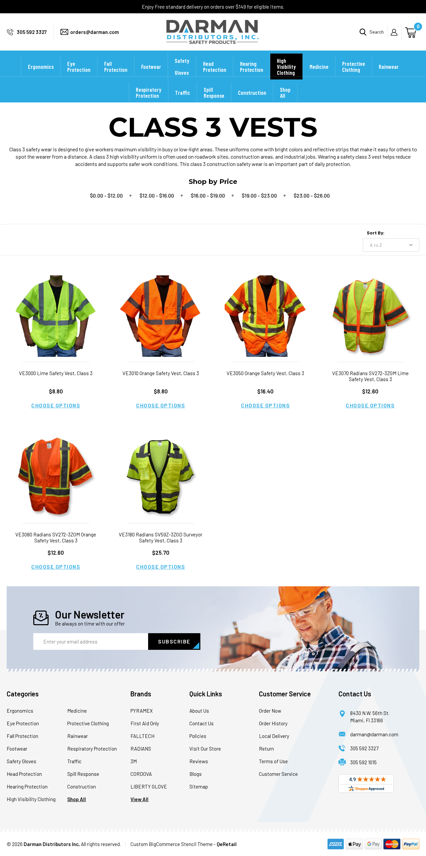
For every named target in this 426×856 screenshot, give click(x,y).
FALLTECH (142, 736)
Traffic (182, 92)
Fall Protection (115, 66)
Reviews (198, 761)
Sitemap (198, 786)
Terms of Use (273, 761)
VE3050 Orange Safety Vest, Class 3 (265, 373)
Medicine (319, 66)
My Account (396, 32)
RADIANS (140, 749)
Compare (53, 324)
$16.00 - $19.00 (208, 195)
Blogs (195, 774)
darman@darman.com (374, 734)
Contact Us (201, 723)
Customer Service (278, 774)
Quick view (56, 307)
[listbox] (391, 245)
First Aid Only (144, 723)
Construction (252, 92)
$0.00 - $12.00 (106, 195)
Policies (197, 736)
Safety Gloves (182, 66)
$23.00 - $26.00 (312, 195)
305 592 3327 (32, 32)
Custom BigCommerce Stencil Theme (171, 844)
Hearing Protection (251, 66)
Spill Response (214, 92)
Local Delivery (274, 736)
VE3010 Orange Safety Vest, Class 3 (160, 373)
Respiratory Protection (148, 92)
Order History (273, 723)
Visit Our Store (205, 749)
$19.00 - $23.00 (259, 195)
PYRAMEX (141, 711)
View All (139, 799)
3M (133, 761)
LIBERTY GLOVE (148, 786)
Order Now (270, 711)
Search (376, 32)
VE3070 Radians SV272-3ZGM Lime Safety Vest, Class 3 (370, 376)
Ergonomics (41, 66)
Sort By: (375, 232)
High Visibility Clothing (286, 66)
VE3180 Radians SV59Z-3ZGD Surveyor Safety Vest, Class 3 (160, 537)
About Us (199, 711)
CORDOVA (141, 774)
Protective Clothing (353, 66)
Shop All (285, 92)
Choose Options (55, 405)
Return (266, 749)
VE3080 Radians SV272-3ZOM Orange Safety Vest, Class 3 (55, 537)
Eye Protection (79, 66)
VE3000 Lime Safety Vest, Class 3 (56, 373)
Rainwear (389, 66)
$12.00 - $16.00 (156, 195)
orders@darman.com (94, 32)
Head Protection (214, 66)
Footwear (151, 66)
